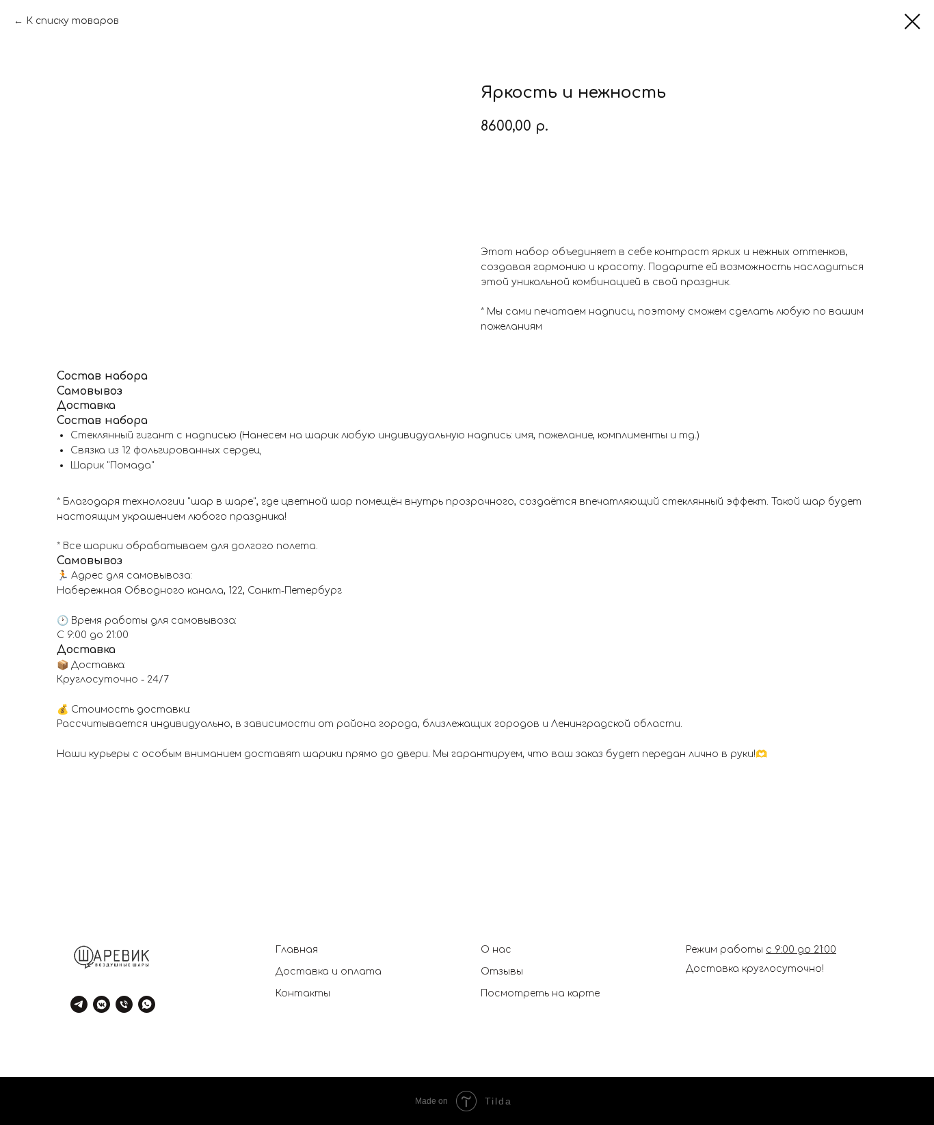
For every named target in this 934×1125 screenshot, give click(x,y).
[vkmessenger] (101, 1004)
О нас (496, 949)
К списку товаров (72, 21)
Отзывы (502, 971)
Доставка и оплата (329, 971)
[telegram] (79, 1004)
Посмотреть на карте (540, 993)
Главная (297, 949)
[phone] (124, 1004)
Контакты (303, 993)
